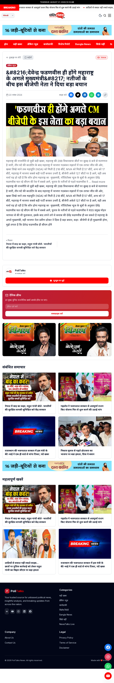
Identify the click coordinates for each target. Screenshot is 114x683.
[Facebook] (108, 647)
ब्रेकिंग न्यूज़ (32, 44)
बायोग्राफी (48, 44)
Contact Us (10, 642)
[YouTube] (108, 675)
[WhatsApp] (108, 666)
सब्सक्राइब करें (57, 313)
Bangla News (83, 44)
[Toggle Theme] (100, 15)
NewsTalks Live (67, 624)
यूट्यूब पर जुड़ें (58, 280)
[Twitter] (78, 95)
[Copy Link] (105, 95)
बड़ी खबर (17, 44)
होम (6, 44)
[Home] (57, 15)
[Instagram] (108, 656)
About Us (9, 637)
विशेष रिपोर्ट (64, 44)
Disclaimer (64, 647)
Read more (98, 181)
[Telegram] (98, 95)
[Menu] (109, 15)
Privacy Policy (66, 637)
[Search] (105, 15)
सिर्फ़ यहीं (100, 44)
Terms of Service (67, 642)
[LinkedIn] (84, 95)
